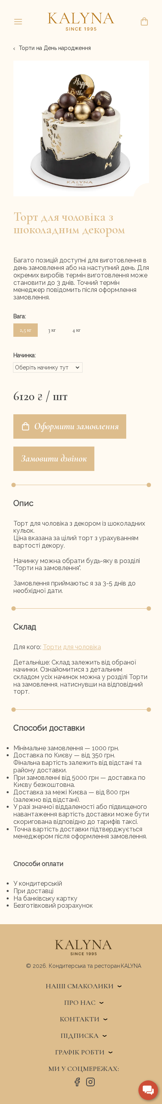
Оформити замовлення (76, 426)
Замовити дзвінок (54, 458)
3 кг (52, 330)
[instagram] (90, 1082)
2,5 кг (25, 330)
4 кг (76, 330)
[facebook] (77, 1082)
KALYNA (131, 966)
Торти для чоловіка (72, 647)
